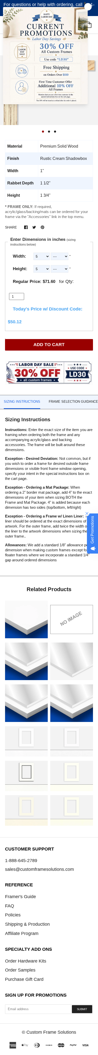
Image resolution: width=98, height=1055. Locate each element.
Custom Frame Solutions (51, 1032)
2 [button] (49, 132)
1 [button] (43, 132)
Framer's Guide (20, 896)
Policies (13, 914)
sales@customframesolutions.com (39, 869)
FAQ (9, 905)
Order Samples (20, 970)
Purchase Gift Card (24, 979)
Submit (82, 1009)
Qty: (69, 281)
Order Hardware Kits (25, 961)
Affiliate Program (21, 933)
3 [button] (55, 132)
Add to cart (49, 344)
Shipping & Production (27, 924)
